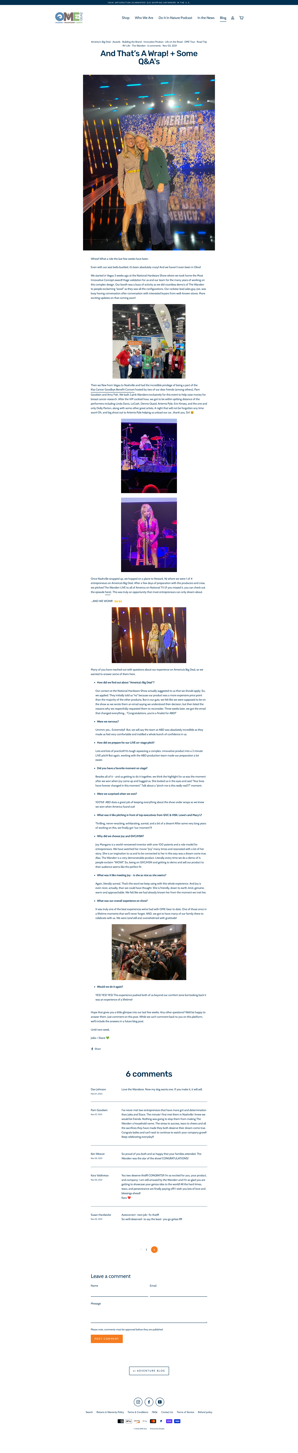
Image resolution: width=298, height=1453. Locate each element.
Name (94, 1285)
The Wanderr (139, 45)
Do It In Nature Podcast (175, 18)
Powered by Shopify (157, 1429)
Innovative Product (153, 41)
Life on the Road (174, 41)
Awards (116, 41)
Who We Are (144, 18)
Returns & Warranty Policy (110, 1412)
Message (96, 1303)
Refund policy (205, 1412)
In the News (206, 18)
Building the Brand (132, 41)
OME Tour (189, 41)
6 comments (154, 45)
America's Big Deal (101, 41)
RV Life (126, 45)
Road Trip (202, 41)
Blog (223, 18)
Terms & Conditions (138, 1412)
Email (153, 1285)
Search (89, 1412)
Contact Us (167, 1412)
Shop (125, 18)
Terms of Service (185, 1412)
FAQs (155, 1412)
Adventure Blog (150, 1370)
